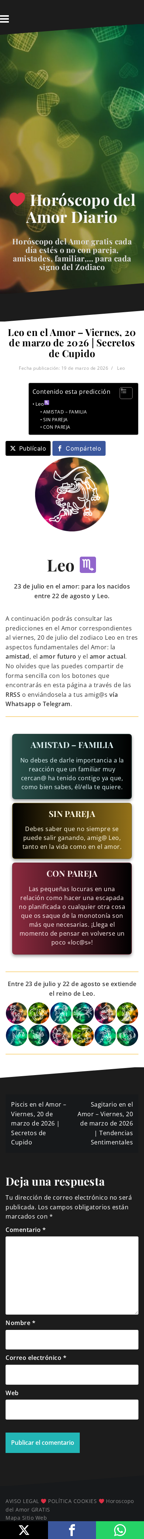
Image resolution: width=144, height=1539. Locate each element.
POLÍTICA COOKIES (72, 1501)
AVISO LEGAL (22, 1501)
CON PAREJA (57, 427)
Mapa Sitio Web (26, 1517)
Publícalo (33, 448)
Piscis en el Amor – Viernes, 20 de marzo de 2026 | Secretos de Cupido (38, 1123)
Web (12, 1393)
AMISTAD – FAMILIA (65, 412)
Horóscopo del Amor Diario (81, 208)
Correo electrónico (36, 1358)
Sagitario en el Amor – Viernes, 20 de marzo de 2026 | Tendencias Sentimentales (105, 1123)
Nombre (20, 1323)
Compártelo (83, 448)
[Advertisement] (72, 115)
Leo (121, 368)
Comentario (26, 1230)
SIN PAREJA (55, 419)
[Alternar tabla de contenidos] (122, 393)
